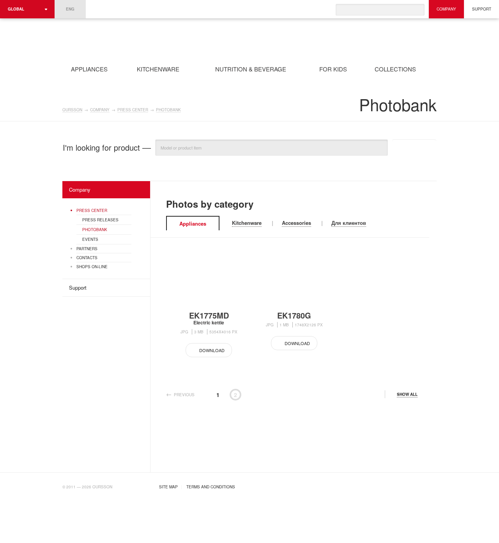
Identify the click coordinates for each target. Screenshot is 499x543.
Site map (168, 487)
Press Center (132, 110)
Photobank (168, 110)
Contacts (86, 257)
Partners (86, 248)
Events (90, 239)
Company (446, 9)
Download (212, 350)
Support (481, 9)
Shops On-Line (92, 266)
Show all (407, 394)
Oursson (158, 39)
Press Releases (100, 220)
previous (184, 394)
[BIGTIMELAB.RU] (421, 486)
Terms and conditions (210, 487)
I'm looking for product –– (107, 147)
